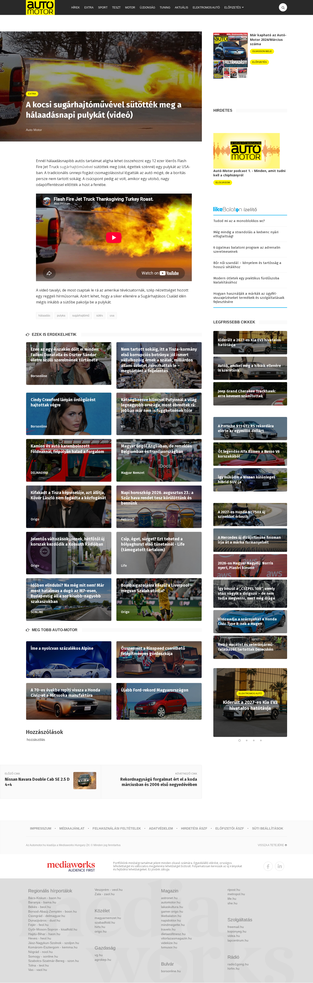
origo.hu (101, 931)
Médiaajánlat (72, 828)
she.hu (232, 903)
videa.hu (234, 936)
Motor (130, 7)
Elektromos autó (206, 7)
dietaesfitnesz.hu (173, 934)
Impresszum (40, 828)
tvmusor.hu (169, 947)
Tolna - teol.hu (38, 965)
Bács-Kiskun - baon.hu (44, 898)
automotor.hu (170, 902)
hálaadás (44, 315)
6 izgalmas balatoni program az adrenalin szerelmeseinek (246, 249)
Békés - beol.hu (39, 907)
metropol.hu (236, 894)
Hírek (75, 7)
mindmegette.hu (173, 925)
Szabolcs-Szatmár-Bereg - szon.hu (53, 961)
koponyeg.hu (237, 931)
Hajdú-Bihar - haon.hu (44, 934)
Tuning (165, 7)
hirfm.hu (233, 968)
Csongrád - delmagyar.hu (46, 916)
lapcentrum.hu (238, 940)
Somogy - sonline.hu (43, 956)
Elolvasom (223, 182)
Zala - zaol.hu (105, 894)
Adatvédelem (161, 828)
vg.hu (99, 955)
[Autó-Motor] (40, 7)
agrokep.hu (103, 959)
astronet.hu (169, 898)
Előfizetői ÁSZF (229, 828)
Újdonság (147, 7)
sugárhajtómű (80, 315)
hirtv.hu (100, 927)
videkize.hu (169, 943)
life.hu (232, 898)
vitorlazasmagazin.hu (176, 938)
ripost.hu (234, 889)
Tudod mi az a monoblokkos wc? (239, 221)
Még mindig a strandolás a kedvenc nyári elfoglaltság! (245, 234)
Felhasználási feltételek (117, 828)
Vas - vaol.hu (37, 970)
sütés (99, 315)
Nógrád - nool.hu (40, 952)
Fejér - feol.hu (38, 925)
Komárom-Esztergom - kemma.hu (52, 947)
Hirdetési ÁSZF (194, 828)
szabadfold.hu (105, 922)
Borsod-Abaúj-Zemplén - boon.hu (52, 911)
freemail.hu (236, 927)
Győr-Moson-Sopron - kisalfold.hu (52, 929)
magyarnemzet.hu (108, 918)
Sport (102, 7)
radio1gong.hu (238, 964)
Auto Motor (34, 130)
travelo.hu (168, 929)
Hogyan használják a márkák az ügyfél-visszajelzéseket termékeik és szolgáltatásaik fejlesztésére (248, 298)
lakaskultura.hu (172, 907)
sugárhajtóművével (76, 166)
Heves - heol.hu (39, 938)
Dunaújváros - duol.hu (44, 920)
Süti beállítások (267, 828)
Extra (88, 7)
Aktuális (181, 7)
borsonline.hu (171, 971)
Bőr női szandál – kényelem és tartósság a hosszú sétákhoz (247, 265)
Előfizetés (232, 7)
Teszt (116, 7)
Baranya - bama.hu (42, 902)
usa (112, 315)
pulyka (61, 315)
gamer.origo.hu (172, 911)
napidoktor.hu (171, 920)
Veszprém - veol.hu (109, 889)
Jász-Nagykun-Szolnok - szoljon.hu (53, 943)
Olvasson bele (262, 51)
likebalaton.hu (171, 916)
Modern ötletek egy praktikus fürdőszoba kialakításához (246, 280)
